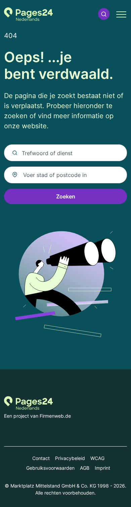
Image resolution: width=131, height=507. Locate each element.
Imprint (102, 468)
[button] (104, 14)
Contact (41, 458)
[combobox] (65, 175)
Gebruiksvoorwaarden (50, 468)
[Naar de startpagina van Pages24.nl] (28, 14)
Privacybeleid (70, 458)
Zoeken (65, 196)
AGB (84, 468)
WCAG (97, 458)
